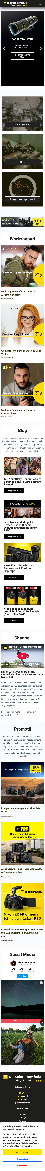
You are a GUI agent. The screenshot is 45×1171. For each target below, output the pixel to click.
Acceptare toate (22, 1152)
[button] (4, 48)
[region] (22, 1146)
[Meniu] (41, 3)
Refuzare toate (22, 1166)
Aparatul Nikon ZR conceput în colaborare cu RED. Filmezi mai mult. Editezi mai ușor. (22, 932)
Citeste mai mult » (7, 298)
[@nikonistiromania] (13, 963)
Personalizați (22, 1159)
